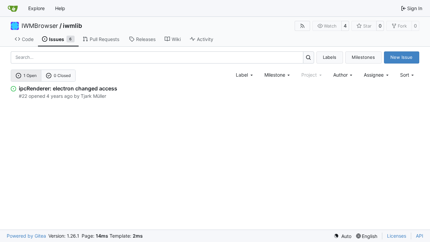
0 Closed (62, 75)
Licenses (396, 236)
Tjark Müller (93, 96)
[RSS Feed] (302, 26)
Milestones (363, 57)
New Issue (401, 57)
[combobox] (244, 74)
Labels (329, 57)
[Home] (12, 8)
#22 (23, 96)
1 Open (30, 75)
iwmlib (72, 26)
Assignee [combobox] (374, 75)
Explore (36, 8)
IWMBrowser (40, 26)
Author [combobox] (340, 75)
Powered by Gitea (26, 236)
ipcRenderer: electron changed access (68, 88)
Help (60, 8)
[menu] (408, 74)
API (419, 236)
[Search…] (308, 57)
